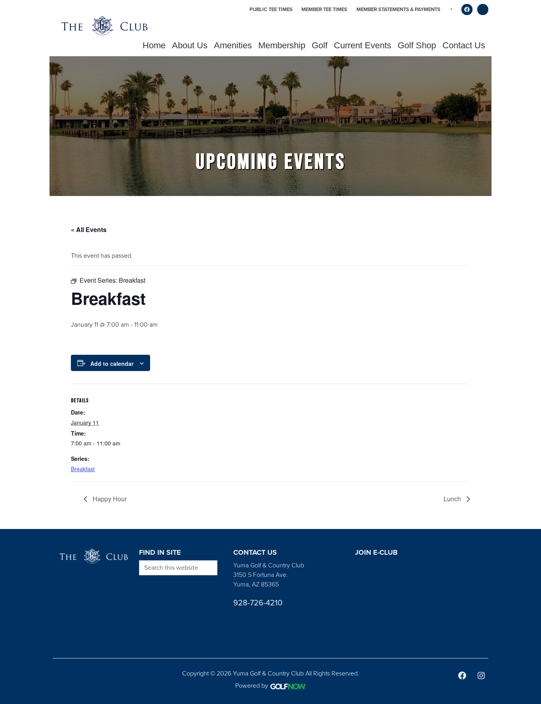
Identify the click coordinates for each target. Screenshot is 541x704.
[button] (190, 45)
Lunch (453, 498)
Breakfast (83, 469)
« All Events (89, 229)
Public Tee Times (271, 9)
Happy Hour (109, 498)
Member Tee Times (324, 9)
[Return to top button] (530, 519)
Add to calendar (111, 363)
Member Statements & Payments (398, 9)
